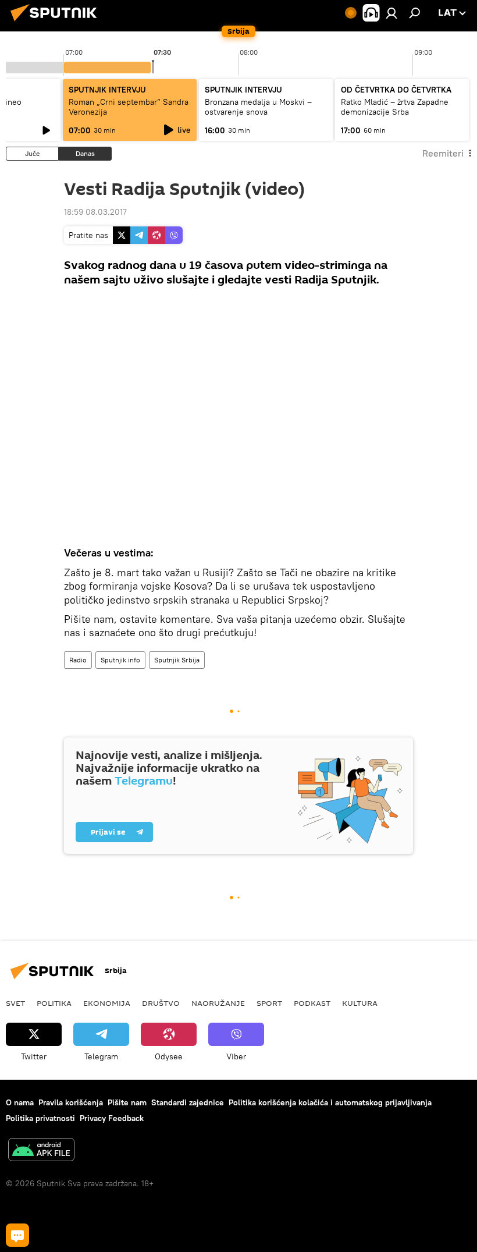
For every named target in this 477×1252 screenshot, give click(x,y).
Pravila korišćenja (70, 1102)
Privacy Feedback (112, 1118)
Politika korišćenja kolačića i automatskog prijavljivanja (330, 1102)
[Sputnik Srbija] (57, 22)
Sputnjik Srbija (177, 659)
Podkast (312, 1003)
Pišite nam (127, 1102)
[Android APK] (41, 1151)
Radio (78, 659)
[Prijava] (391, 12)
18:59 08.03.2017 (95, 212)
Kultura (360, 1003)
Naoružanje (218, 1003)
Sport (269, 1003)
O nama (20, 1102)
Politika (54, 1003)
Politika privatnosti (40, 1118)
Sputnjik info (120, 659)
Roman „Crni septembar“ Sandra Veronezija (128, 107)
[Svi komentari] (17, 1235)
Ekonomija (106, 1003)
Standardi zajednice (187, 1102)
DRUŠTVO (161, 1003)
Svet (15, 1003)
